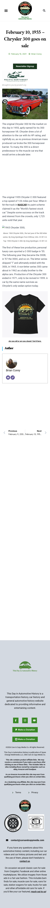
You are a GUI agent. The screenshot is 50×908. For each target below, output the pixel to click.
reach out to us (38, 891)
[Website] (13, 377)
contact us (25, 861)
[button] (6, 10)
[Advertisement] (25, 177)
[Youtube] (34, 720)
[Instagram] (25, 720)
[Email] (8, 377)
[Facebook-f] (16, 720)
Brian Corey (13, 370)
